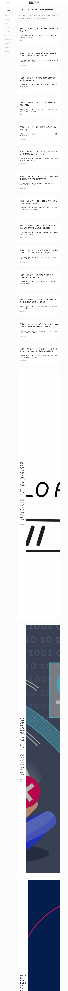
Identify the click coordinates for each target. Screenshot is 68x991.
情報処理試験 (8, 39)
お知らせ (7, 27)
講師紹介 (7, 51)
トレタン (7, 35)
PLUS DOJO (8, 19)
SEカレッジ (8, 23)
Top (6, 15)
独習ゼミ (7, 47)
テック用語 (8, 31)
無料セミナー (8, 43)
